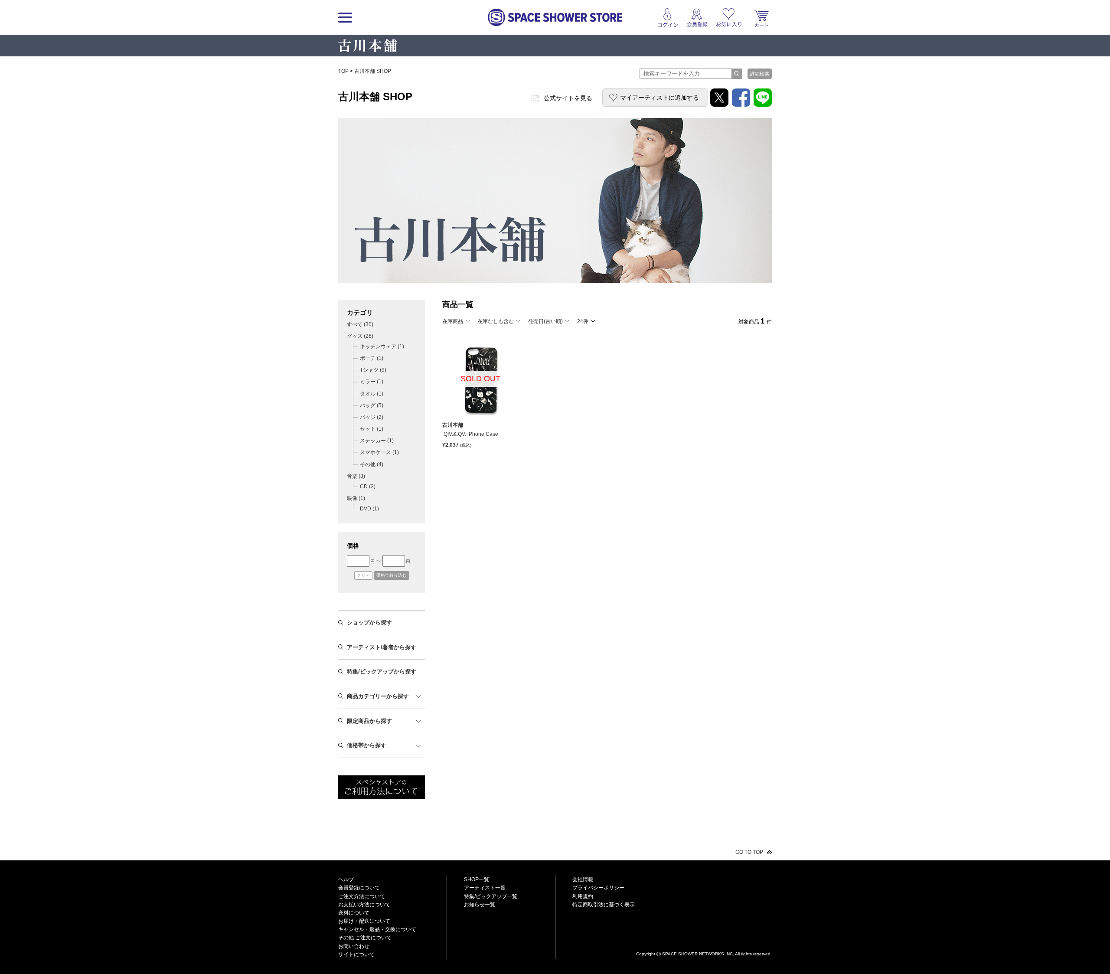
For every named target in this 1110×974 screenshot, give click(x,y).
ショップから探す (369, 622)
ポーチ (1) (371, 358)
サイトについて (356, 954)
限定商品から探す (369, 721)
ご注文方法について (361, 896)
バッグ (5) (371, 405)
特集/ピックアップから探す (381, 671)
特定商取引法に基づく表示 (603, 905)
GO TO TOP (749, 852)
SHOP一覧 (476, 879)
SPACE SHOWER (704, 939)
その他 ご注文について (365, 938)
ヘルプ (346, 879)
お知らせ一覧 (479, 905)
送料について (353, 913)
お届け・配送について (364, 921)
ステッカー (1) (377, 441)
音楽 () (356, 476)
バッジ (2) (371, 417)
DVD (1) (369, 509)
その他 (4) (371, 464)
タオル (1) (371, 394)
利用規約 (582, 896)
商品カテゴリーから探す (378, 696)
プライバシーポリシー (598, 888)
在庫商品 (452, 321)
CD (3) (367, 487)
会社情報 (582, 879)
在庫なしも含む (495, 321)
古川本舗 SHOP (372, 71)
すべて (360, 324)
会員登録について (359, 888)
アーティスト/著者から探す (381, 647)
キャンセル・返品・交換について (377, 929)
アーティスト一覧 (485, 888)
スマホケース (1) (379, 452)
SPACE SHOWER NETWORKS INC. (698, 953)
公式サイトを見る (568, 98)
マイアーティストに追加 (659, 97)
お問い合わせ (353, 946)
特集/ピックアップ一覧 (490, 896)
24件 (582, 321)
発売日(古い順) (545, 321)
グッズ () (360, 336)
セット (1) (371, 429)
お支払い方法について (364, 905)
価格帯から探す (366, 745)
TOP (343, 71)
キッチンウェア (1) (382, 346)
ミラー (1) (371, 382)
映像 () (356, 498)
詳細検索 (759, 73)
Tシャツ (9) (373, 370)
